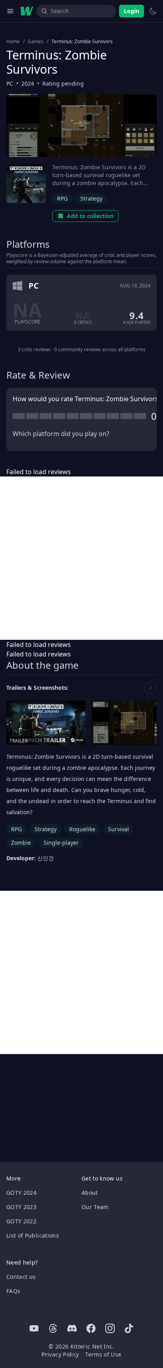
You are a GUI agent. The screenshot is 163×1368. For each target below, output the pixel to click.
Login (131, 11)
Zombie (21, 842)
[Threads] (53, 1328)
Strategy (91, 198)
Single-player (61, 842)
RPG (62, 198)
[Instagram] (110, 1328)
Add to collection (90, 216)
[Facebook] (91, 1328)
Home (13, 41)
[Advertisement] (81, 558)
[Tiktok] (129, 1328)
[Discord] (72, 1328)
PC (9, 83)
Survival (118, 829)
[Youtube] (34, 1328)
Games (36, 41)
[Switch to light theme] (153, 11)
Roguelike (82, 829)
